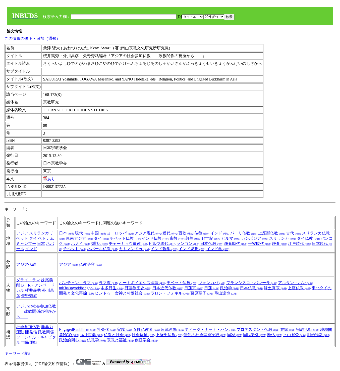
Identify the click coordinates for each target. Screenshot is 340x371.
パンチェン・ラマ (78, 283)
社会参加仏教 (28, 327)
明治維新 (318, 335)
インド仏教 (155, 238)
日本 (41, 243)
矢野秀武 (29, 296)
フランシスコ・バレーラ (251, 283)
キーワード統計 (18, 353)
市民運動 (29, 342)
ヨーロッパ (120, 233)
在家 (287, 329)
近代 (170, 233)
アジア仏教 (26, 264)
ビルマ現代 (162, 243)
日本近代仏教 (167, 288)
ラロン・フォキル (170, 293)
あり (51, 179)
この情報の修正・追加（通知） (32, 38)
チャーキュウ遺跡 (128, 243)
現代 (82, 233)
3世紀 (99, 243)
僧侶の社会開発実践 (204, 335)
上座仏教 (299, 288)
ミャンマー (26, 243)
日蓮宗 (193, 288)
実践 (124, 329)
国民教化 (254, 335)
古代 (293, 233)
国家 (234, 335)
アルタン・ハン (295, 283)
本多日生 (112, 288)
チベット (74, 249)
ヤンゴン (187, 243)
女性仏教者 (146, 329)
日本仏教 (211, 243)
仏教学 (96, 340)
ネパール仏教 (102, 249)
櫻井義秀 (33, 290)
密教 (177, 238)
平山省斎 (294, 335)
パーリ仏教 (243, 233)
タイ (33, 238)
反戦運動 (172, 329)
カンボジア (254, 238)
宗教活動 (307, 329)
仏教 (201, 233)
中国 (98, 233)
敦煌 (192, 238)
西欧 (185, 233)
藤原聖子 (201, 293)
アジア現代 (148, 233)
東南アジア (79, 238)
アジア (22, 233)
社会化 (106, 329)
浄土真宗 (275, 288)
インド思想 (191, 249)
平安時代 (259, 243)
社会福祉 (143, 335)
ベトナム (46, 238)
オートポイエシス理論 (142, 283)
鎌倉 (279, 243)
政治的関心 (72, 340)
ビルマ (230, 238)
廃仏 (274, 335)
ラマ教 (108, 283)
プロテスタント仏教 (257, 329)
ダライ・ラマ (28, 280)
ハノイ (80, 243)
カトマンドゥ (134, 249)
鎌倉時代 (235, 243)
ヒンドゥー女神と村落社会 (122, 293)
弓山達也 (225, 293)
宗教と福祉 (120, 340)
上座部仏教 (271, 233)
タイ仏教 (308, 238)
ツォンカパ (211, 283)
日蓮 (211, 288)
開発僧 (31, 332)
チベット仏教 (125, 238)
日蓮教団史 (137, 288)
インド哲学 (164, 249)
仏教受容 (90, 264)
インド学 (217, 249)
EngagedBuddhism (77, 329)
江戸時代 (299, 243)
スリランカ (39, 233)
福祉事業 (91, 335)
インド (31, 249)
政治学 (229, 288)
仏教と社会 (117, 335)
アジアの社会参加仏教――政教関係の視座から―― (36, 311)
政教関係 (46, 332)
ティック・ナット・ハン (210, 329)
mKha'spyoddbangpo (79, 288)
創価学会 (146, 340)
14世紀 (210, 238)
